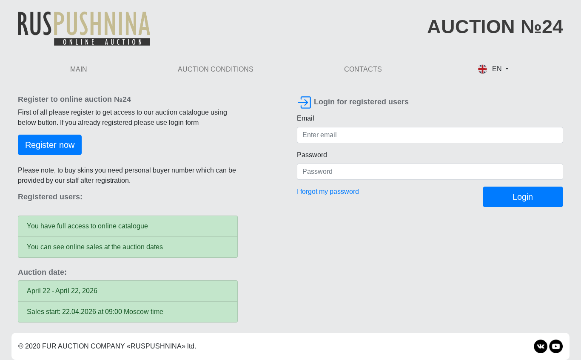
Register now (49, 145)
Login (523, 197)
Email (305, 118)
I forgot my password (328, 191)
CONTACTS (363, 69)
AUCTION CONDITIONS (215, 69)
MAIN (78, 69)
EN (497, 68)
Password (312, 154)
